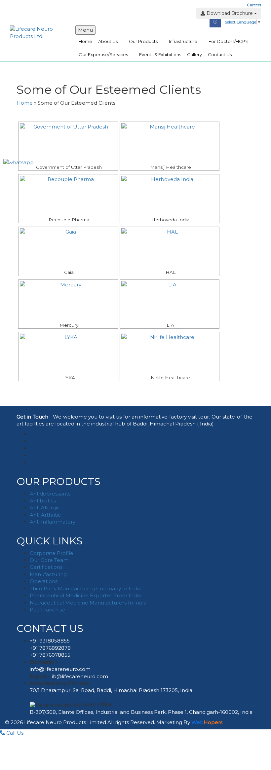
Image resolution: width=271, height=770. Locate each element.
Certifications (46, 567)
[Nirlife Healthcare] (169, 353)
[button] (14, 20)
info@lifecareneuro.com (60, 669)
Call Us (14, 733)
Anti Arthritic (45, 515)
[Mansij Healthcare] (169, 143)
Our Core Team (49, 560)
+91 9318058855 (50, 641)
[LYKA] (68, 353)
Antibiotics (43, 500)
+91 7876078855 (50, 655)
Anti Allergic (45, 507)
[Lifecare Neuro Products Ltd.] (37, 32)
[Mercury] (68, 301)
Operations (44, 581)
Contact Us (220, 54)
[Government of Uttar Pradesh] (68, 143)
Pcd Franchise (47, 609)
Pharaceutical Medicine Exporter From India (85, 595)
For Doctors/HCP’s (228, 41)
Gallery (194, 54)
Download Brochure (229, 13)
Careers (254, 4)
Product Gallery (25, 4)
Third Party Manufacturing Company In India (85, 588)
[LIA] (169, 301)
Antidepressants (50, 494)
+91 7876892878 (50, 648)
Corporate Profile (51, 553)
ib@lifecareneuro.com (80, 676)
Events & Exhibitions (160, 54)
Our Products (143, 41)
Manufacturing (48, 574)
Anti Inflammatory (52, 522)
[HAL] (169, 248)
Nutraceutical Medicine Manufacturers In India (88, 603)
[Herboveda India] (169, 195)
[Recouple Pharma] (68, 195)
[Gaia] (68, 248)
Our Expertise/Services (103, 54)
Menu (85, 30)
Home (85, 41)
